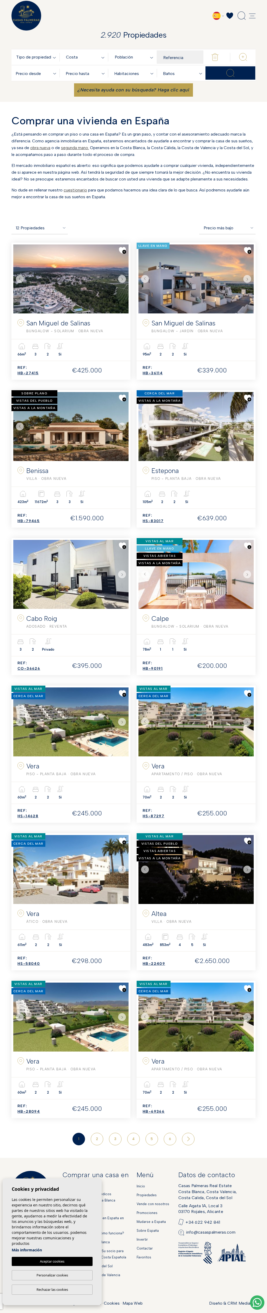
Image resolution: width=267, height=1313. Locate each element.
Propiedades (147, 1195)
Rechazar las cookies (52, 1289)
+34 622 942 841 (202, 1221)
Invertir (142, 1239)
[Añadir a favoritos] (122, 250)
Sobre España (148, 1231)
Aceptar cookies (52, 1261)
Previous (18, 278)
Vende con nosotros (153, 1204)
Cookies (112, 1303)
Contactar (145, 1248)
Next (123, 278)
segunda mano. (75, 147)
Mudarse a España (151, 1222)
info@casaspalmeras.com (210, 1232)
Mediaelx (247, 1303)
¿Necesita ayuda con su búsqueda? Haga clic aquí (133, 90)
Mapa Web (133, 1303)
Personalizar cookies (52, 1275)
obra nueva (40, 147)
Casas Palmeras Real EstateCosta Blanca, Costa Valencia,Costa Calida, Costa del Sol (207, 1191)
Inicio (141, 1186)
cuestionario (75, 190)
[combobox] (37, 57)
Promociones (147, 1213)
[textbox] (37, 57)
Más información (27, 1249)
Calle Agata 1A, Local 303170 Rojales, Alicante (200, 1208)
